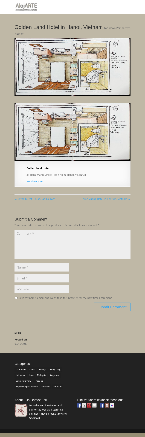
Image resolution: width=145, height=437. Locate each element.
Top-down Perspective (117, 28)
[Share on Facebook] (79, 405)
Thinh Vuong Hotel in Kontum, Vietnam (105, 199)
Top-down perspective (27, 386)
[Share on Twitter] (84, 405)
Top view (45, 386)
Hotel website (35, 181)
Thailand (38, 380)
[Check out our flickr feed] (112, 405)
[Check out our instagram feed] (107, 405)
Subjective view (23, 380)
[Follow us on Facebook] (102, 405)
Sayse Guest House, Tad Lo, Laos (34, 199)
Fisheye (42, 369)
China (32, 369)
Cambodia (21, 369)
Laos (31, 375)
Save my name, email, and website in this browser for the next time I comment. (65, 298)
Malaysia (41, 375)
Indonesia (20, 375)
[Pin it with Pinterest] (89, 405)
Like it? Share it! (88, 400)
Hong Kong (55, 369)
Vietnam (19, 33)
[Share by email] (94, 405)
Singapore (55, 375)
